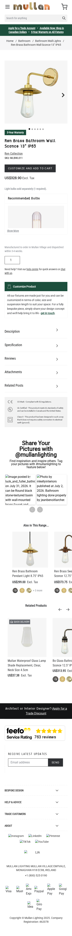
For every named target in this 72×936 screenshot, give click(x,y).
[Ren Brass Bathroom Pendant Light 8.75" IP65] (30, 550)
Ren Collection (14, 153)
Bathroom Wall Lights (48, 40)
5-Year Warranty (15, 132)
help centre (32, 269)
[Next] (69, 609)
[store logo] (31, 6)
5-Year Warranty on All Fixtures (47, 32)
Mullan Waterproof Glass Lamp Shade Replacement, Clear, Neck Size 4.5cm (27, 665)
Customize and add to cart (30, 168)
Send (56, 762)
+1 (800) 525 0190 (36, 875)
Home (9, 40)
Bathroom (24, 40)
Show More (13, 230)
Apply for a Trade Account (21, 28)
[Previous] (61, 609)
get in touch (48, 313)
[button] (29, 129)
